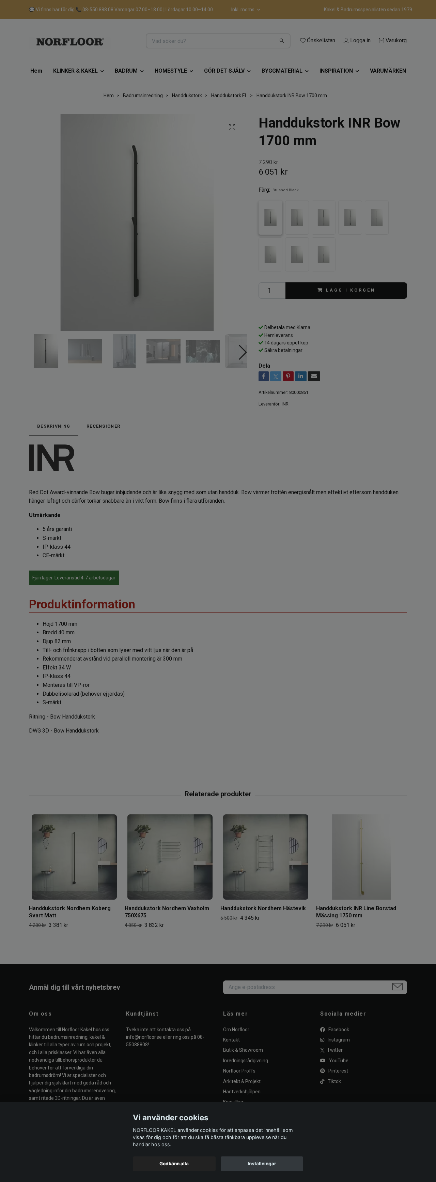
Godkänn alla (174, 1163)
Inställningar (262, 1163)
